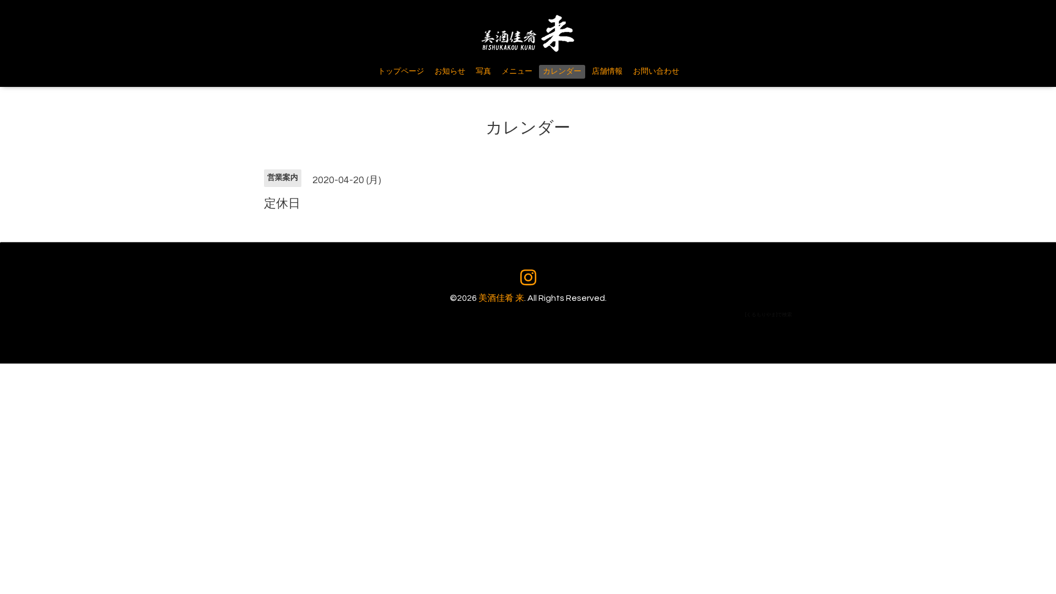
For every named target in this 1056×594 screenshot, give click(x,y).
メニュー (517, 71)
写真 (483, 71)
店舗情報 (607, 71)
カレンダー (562, 71)
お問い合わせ (656, 71)
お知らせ (450, 71)
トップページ (401, 71)
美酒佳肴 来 (501, 298)
